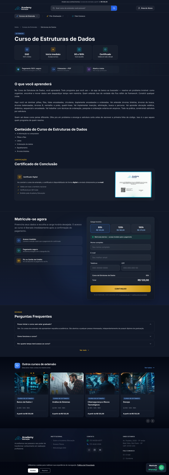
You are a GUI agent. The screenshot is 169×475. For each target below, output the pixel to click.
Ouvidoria (129, 458)
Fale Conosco (80, 16)
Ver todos (148, 368)
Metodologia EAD (59, 448)
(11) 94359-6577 (96, 440)
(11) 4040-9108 (95, 444)
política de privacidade (139, 295)
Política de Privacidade (86, 465)
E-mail (93, 253)
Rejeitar (45, 470)
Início (17, 27)
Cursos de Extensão (27, 16)
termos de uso (125, 295)
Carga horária (95, 222)
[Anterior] (148, 421)
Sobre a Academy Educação (63, 440)
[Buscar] (114, 8)
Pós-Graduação (55, 16)
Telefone (93, 263)
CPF (123, 263)
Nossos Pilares (58, 444)
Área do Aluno (147, 8)
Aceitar (33, 470)
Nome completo (96, 242)
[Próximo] (152, 421)
